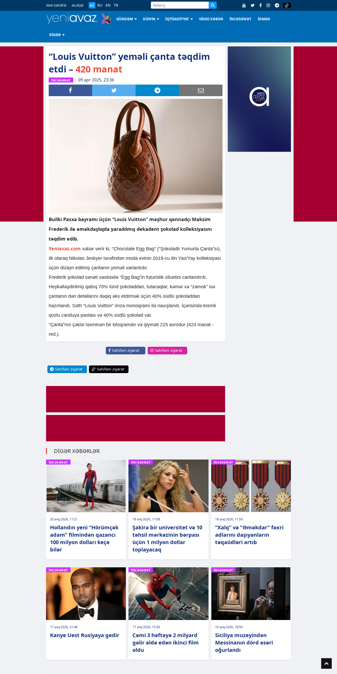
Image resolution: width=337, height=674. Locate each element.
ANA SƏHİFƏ (56, 5)
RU (99, 5)
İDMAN (264, 19)
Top (326, 663)
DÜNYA (149, 19)
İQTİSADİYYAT (177, 19)
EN (108, 5)
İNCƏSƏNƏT (240, 19)
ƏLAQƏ (77, 5)
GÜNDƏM (124, 19)
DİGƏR (55, 34)
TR (116, 5)
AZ (92, 5)
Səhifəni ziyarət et (123, 354)
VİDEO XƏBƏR (211, 19)
